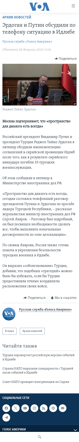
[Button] (66, 58)
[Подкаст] (53, 408)
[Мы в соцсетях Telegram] (6, 417)
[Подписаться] (62, 408)
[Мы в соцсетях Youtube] (25, 408)
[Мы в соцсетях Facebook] (6, 408)
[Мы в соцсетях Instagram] (34, 408)
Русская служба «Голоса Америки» (27, 41)
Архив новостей (16, 17)
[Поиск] (39, 437)
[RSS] (44, 408)
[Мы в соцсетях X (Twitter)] (15, 408)
